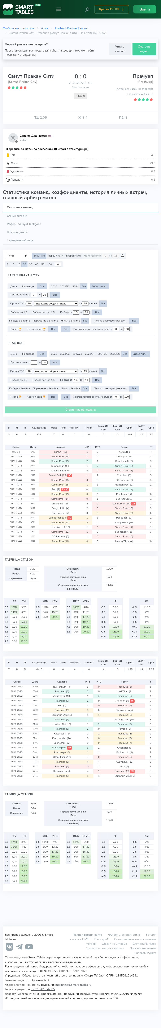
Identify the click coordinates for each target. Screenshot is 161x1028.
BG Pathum (124, 480)
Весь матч (39, 255)
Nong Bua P (124, 522)
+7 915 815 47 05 (43, 989)
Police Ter (124, 517)
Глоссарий (101, 939)
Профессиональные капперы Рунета (143, 950)
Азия (44, 28)
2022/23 (77, 354)
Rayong (124, 728)
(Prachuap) (145, 82)
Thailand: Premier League (71, 28)
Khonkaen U (124, 461)
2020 (54, 286)
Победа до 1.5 (18, 312)
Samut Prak (60, 452)
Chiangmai (60, 503)
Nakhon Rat (124, 484)
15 (18, 264)
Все (42, 286)
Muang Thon (60, 470)
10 (12, 264)
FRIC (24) (16, 452)
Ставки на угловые (114, 944)
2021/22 (65, 286)
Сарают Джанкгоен (33, 136)
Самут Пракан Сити (31, 76)
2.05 (40, 117)
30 (30, 264)
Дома (13, 286)
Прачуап (143, 76)
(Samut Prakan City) (22, 82)
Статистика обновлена (80, 410)
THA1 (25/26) (17, 686)
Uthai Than (125, 691)
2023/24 (90, 354)
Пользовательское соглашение (135, 939)
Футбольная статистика (18, 28)
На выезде (28, 286)
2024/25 (102, 354)
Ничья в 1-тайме (70, 320)
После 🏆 (15, 329)
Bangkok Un (60, 508)
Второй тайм (73, 255)
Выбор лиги (98, 286)
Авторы (91, 944)
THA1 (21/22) (16, 456)
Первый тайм (55, 255)
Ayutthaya (62, 696)
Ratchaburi (60, 513)
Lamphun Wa (62, 715)
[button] (87, 9)
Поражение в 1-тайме (45, 320)
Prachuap (124, 494)
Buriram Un (124, 498)
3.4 (82, 117)
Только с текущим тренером (110, 320)
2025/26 (115, 354)
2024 (75, 286)
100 (49, 264)
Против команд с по (25, 294)
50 (42, 264)
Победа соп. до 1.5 (43, 312)
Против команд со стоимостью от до (98, 329)
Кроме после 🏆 (36, 329)
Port (60, 489)
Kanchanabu (61, 738)
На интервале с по (98, 255)
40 (36, 264)
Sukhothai (62, 743)
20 (24, 264)
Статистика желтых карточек (105, 948)
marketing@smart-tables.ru (73, 985)
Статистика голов (144, 944)
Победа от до (71, 312)
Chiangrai (124, 456)
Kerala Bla (124, 452)
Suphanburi (60, 466)
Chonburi (124, 475)
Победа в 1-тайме (19, 320)
